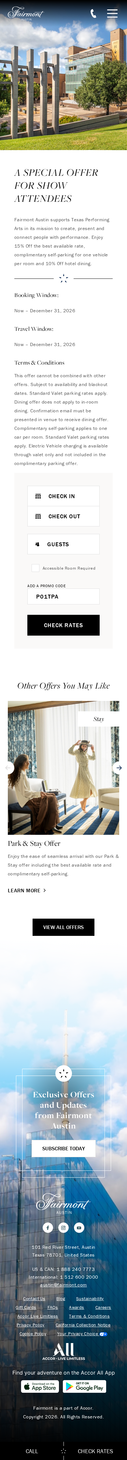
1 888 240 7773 (76, 1269)
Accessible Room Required (69, 568)
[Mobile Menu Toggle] (112, 13)
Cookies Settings (82, 1334)
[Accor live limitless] (63, 1351)
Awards (76, 1307)
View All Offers (63, 927)
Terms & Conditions (89, 1316)
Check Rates (63, 625)
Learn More (24, 890)
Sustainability (90, 1298)
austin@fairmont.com (63, 1285)
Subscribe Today (63, 1148)
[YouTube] (79, 1227)
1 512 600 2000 (79, 1277)
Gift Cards (26, 1307)
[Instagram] (63, 1227)
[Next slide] (119, 767)
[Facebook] (48, 1227)
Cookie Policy (33, 1334)
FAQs (53, 1307)
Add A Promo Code (46, 585)
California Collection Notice (83, 1325)
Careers (103, 1307)
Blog (60, 1298)
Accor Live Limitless (37, 1316)
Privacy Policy (31, 1325)
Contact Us (34, 1298)
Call (32, 1451)
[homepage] (29, 13)
